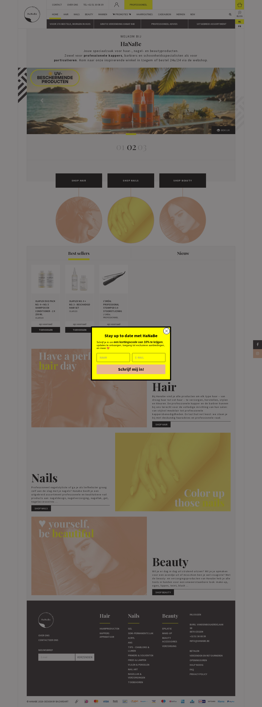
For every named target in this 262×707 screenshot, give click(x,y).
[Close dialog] (166, 331)
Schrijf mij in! (131, 369)
